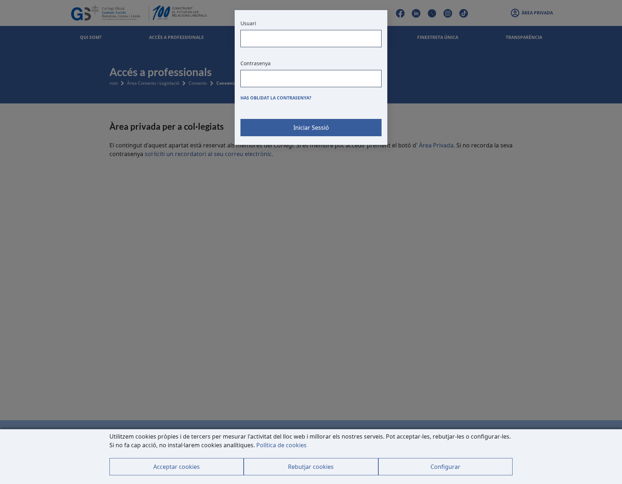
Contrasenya (255, 63)
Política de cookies (281, 445)
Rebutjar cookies (311, 467)
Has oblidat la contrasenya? (275, 98)
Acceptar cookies (176, 467)
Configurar (445, 467)
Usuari (248, 23)
